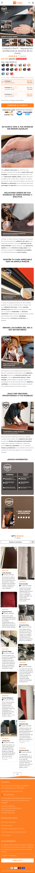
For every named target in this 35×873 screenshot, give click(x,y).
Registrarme (17, 860)
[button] (29, 2)
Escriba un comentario (15, 542)
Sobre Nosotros (6, 835)
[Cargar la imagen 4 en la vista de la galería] (29, 42)
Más (17, 774)
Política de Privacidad (8, 822)
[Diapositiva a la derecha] (33, 22)
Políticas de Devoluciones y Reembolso (13, 832)
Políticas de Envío (7, 825)
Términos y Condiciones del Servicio (12, 828)
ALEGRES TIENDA (10, 871)
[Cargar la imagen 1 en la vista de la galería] (5, 42)
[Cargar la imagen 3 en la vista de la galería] (21, 42)
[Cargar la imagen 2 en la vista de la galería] (13, 42)
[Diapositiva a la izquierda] (2, 22)
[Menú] (2, 2)
